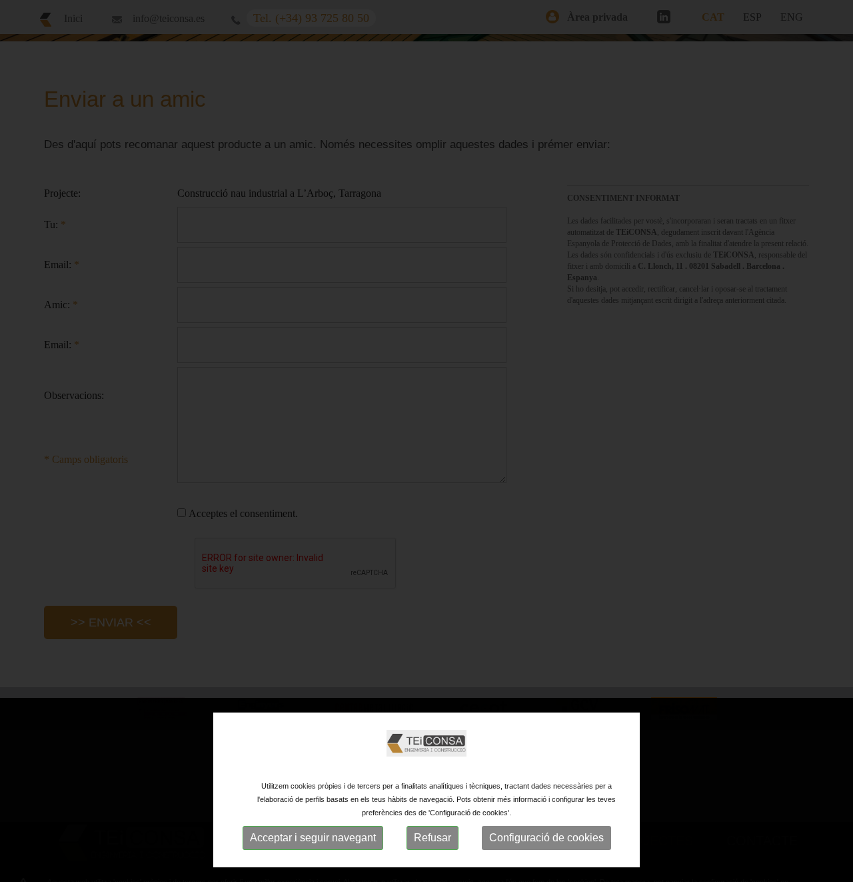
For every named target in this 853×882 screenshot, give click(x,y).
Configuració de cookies (546, 837)
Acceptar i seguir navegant (313, 837)
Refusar (432, 837)
